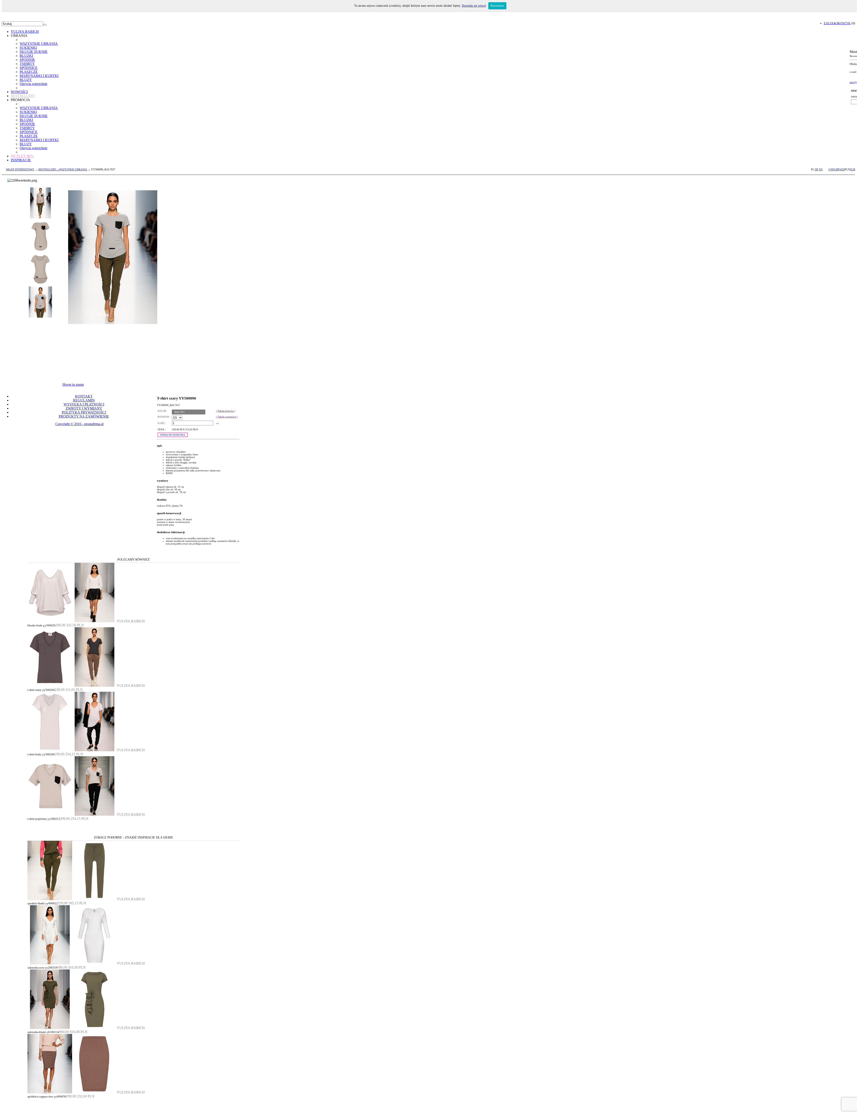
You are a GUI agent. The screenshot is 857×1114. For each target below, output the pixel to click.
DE (816, 169)
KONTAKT (84, 396)
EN (821, 169)
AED (842, 169)
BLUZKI (26, 56)
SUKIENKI (28, 48)
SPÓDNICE (28, 68)
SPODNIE (27, 60)
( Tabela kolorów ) (225, 411)
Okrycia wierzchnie (33, 84)
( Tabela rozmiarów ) (227, 416)
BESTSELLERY (23, 96)
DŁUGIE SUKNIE (34, 52)
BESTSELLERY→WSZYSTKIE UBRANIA (62, 169)
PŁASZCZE (29, 72)
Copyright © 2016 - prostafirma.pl (79, 424)
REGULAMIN (84, 400)
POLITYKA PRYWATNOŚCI (84, 412)
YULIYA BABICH (25, 31)
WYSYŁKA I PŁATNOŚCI (84, 404)
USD (831, 169)
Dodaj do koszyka (172, 434)
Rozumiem (497, 5)
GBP (836, 169)
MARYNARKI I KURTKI (39, 76)
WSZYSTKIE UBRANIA (39, 44)
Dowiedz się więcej (474, 5)
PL (812, 169)
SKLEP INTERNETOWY (20, 169)
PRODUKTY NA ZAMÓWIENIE (84, 416)
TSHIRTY (27, 64)
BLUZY (26, 80)
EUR (852, 169)
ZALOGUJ (831, 23)
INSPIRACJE (21, 160)
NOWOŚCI (19, 92)
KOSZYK (844, 23)
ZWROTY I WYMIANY (84, 408)
